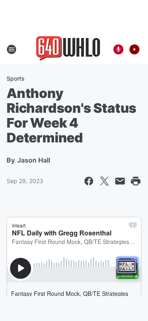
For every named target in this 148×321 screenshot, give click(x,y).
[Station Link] (68, 49)
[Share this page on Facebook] (89, 181)
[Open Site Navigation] (11, 49)
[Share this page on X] (104, 181)
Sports (16, 78)
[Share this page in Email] (120, 181)
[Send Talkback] (118, 49)
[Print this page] (135, 181)
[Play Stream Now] (134, 49)
